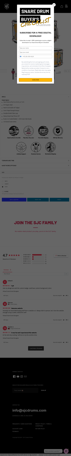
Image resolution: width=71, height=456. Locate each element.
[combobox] (22, 56)
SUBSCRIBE (35, 80)
